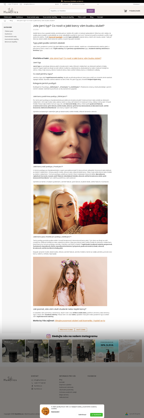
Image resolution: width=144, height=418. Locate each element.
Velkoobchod (63, 397)
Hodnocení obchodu (66, 387)
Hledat (90, 11)
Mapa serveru (64, 395)
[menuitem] (8, 17)
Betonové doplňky (11, 42)
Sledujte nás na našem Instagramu (74, 336)
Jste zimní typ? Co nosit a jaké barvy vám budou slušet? (75, 58)
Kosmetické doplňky (12, 39)
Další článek (80, 330)
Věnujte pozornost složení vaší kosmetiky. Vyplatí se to (80, 320)
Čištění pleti (9, 31)
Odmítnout (82, 415)
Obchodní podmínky (66, 390)
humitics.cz (38, 386)
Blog (57, 4)
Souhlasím (97, 415)
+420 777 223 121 (39, 383)
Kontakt (65, 4)
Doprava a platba (78, 4)
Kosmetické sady (11, 37)
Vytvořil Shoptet (134, 414)
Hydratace (8, 34)
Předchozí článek (66, 330)
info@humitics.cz (40, 380)
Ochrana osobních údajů (68, 392)
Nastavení (55, 411)
